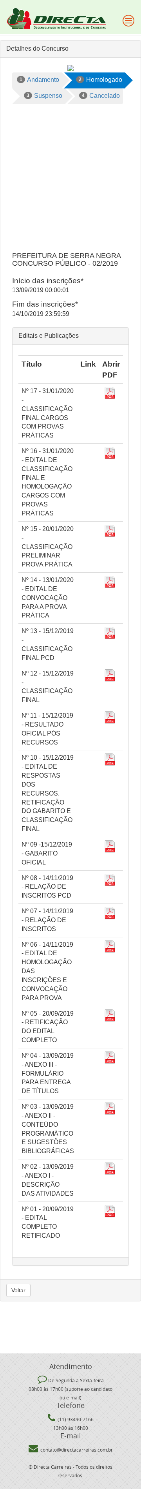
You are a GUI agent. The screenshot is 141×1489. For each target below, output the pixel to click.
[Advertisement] (70, 178)
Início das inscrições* (47, 281)
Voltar (18, 1290)
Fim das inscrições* (45, 304)
